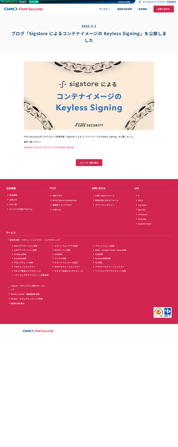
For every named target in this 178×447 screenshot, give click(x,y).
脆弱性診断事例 (124, 9)
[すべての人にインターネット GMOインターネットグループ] (160, 2)
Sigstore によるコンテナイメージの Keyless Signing (48, 147)
